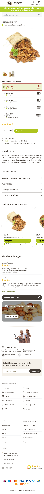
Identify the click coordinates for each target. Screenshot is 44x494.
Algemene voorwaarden (30, 433)
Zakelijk (4, 438)
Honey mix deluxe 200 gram (13, 237)
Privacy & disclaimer (29, 429)
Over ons (4, 433)
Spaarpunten (6, 425)
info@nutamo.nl (10, 355)
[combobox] (22, 14)
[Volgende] (42, 226)
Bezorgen (4, 442)
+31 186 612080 (26, 355)
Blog (24, 442)
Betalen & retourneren (30, 421)
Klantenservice (6, 421)
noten (40, 162)
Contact (4, 429)
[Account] (33, 2)
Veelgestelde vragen (29, 425)
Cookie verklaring (28, 438)
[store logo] (25, 3)
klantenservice (27, 350)
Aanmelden (35, 371)
